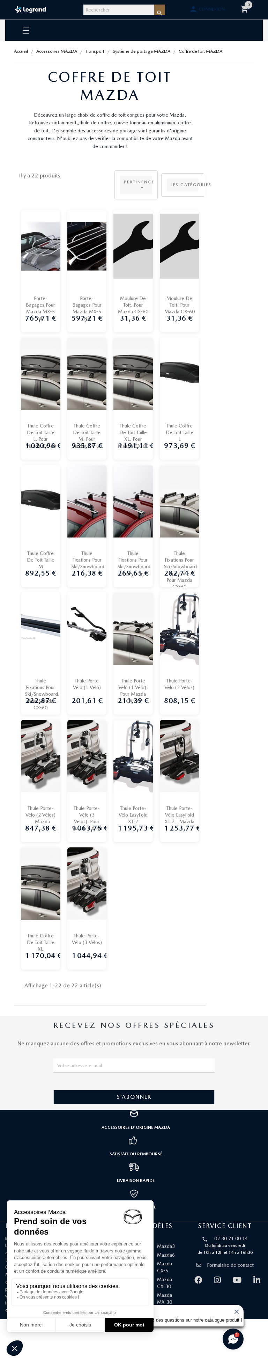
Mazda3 (166, 1246)
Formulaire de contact (230, 1265)
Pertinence (138, 185)
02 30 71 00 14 (231, 1238)
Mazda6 (166, 1255)
